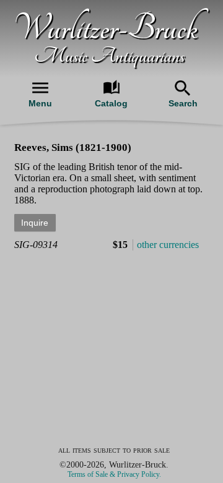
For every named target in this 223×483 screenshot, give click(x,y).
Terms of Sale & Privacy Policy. (114, 474)
